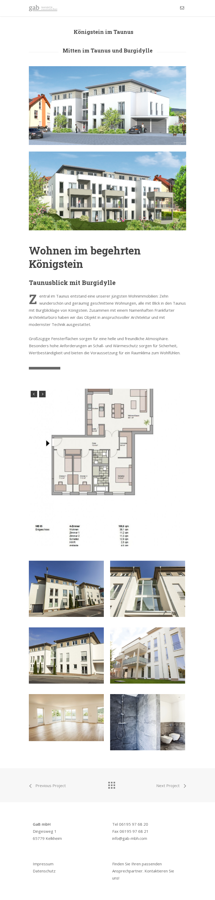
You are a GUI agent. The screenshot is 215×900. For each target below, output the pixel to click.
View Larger (67, 585)
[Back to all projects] (111, 784)
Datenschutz (44, 870)
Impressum (43, 863)
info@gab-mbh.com (129, 838)
